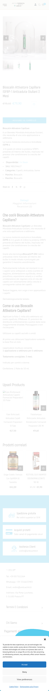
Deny (24, 672)
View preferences (24, 679)
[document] (24, 345)
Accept (24, 664)
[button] (45, 639)
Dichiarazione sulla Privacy (29, 687)
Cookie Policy (14, 687)
